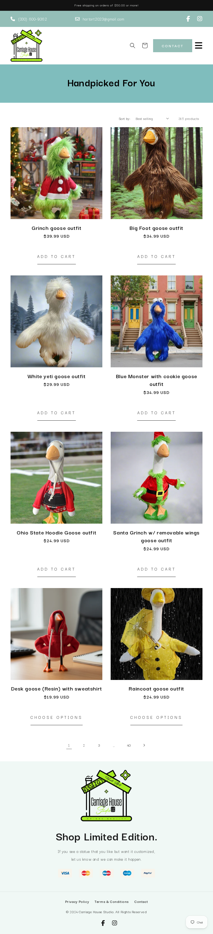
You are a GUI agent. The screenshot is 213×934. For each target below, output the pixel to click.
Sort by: (124, 118)
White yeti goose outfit (56, 376)
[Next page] (144, 745)
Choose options (57, 717)
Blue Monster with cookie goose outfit (156, 380)
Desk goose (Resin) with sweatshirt (56, 688)
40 (129, 745)
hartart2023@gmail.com (104, 19)
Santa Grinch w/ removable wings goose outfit (156, 536)
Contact (173, 45)
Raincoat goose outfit (156, 688)
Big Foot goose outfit (156, 228)
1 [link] (69, 745)
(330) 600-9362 (32, 19)
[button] (132, 45)
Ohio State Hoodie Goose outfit (56, 532)
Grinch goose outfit (56, 228)
